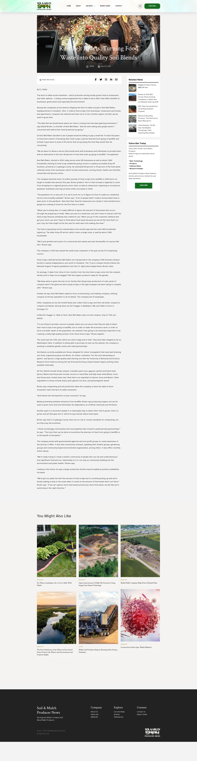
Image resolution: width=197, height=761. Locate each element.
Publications (118, 717)
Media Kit (94, 717)
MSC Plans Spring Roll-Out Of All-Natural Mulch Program (147, 109)
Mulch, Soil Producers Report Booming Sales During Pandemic (98, 651)
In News (81, 646)
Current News (119, 712)
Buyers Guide (142, 715)
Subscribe (94, 715)
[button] (140, 6)
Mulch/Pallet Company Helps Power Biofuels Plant (139, 583)
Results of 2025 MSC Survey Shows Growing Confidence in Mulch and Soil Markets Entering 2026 (148, 98)
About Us (94, 712)
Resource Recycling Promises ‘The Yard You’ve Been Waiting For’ (148, 118)
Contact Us (141, 712)
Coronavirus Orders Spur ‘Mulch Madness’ (136, 647)
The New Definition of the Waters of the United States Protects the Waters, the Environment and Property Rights (55, 652)
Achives (117, 715)
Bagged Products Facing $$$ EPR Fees (147, 86)
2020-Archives (82, 580)
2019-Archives (40, 580)
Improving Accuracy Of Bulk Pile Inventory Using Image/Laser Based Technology (97, 584)
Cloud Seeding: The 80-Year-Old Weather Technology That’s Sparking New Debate (146, 129)
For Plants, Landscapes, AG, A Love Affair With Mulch (54, 584)
